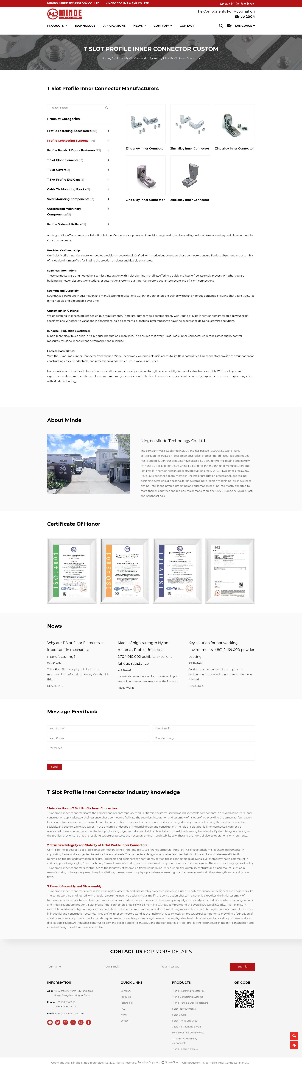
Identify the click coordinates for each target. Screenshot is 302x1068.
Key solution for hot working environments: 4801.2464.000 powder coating (221, 650)
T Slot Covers (58, 170)
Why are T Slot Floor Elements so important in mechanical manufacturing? (76, 650)
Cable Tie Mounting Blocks (68, 189)
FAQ (123, 1008)
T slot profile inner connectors (66, 813)
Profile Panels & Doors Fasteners (74, 150)
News (138, 25)
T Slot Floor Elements (65, 160)
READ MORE (55, 686)
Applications (114, 25)
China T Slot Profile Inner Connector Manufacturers (212, 465)
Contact (187, 25)
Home (106, 58)
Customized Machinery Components (64, 211)
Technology (85, 25)
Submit (242, 966)
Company (161, 25)
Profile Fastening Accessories (72, 131)
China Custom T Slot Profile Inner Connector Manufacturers (216, 1062)
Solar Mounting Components (70, 199)
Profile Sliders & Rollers (66, 224)
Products (55, 25)
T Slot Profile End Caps (65, 179)
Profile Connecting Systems (143, 58)
